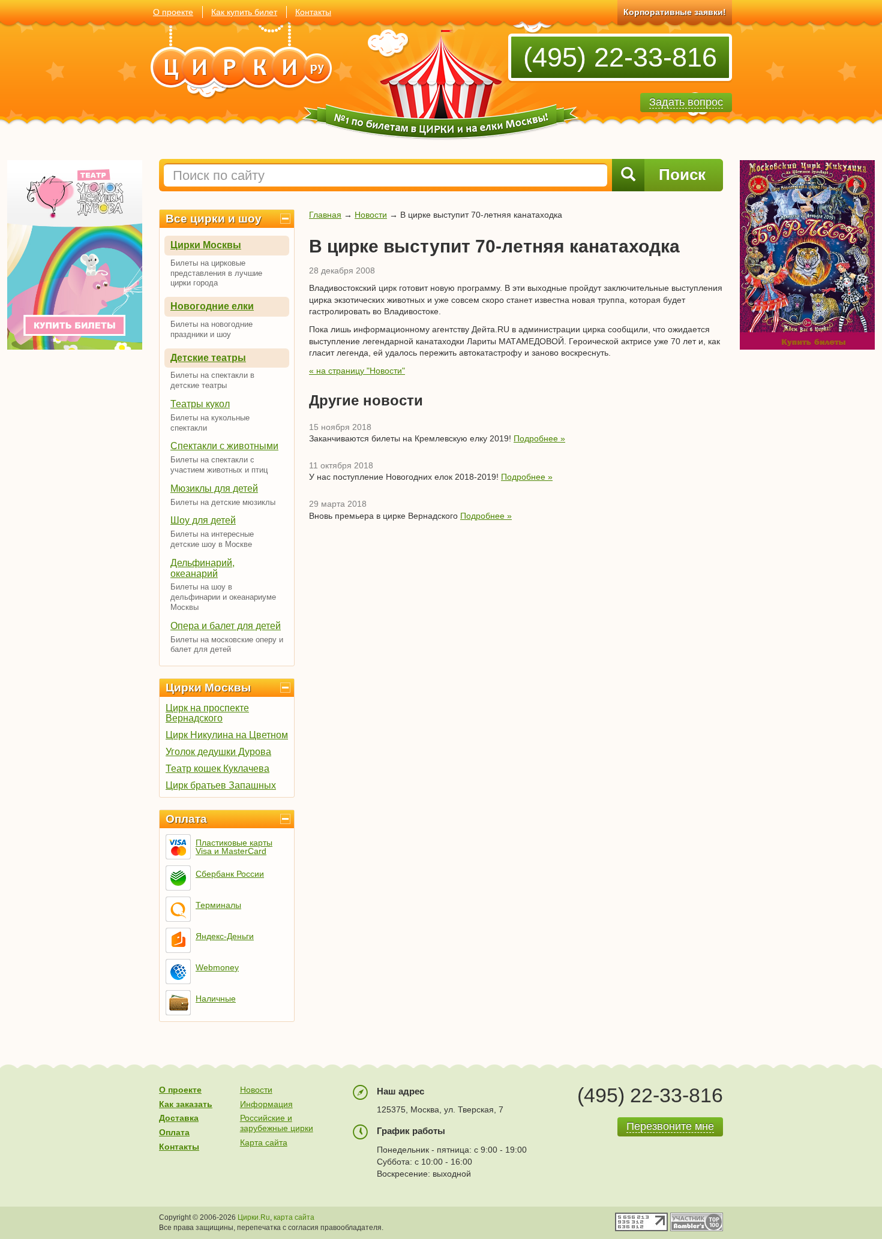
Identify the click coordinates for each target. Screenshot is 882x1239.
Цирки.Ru (254, 1217)
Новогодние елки (212, 306)
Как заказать (185, 1104)
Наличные (216, 998)
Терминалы (218, 905)
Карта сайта (263, 1142)
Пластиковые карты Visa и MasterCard (234, 847)
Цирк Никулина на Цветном (227, 735)
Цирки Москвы (205, 245)
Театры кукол (200, 404)
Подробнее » (539, 438)
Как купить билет (244, 12)
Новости (371, 214)
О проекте (173, 12)
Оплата (186, 819)
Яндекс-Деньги (225, 936)
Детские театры (208, 358)
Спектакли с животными (224, 446)
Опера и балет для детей (225, 626)
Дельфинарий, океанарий (202, 568)
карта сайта (294, 1217)
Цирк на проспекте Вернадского (207, 713)
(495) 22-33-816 (620, 57)
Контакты (313, 12)
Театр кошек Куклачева (217, 768)
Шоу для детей (203, 520)
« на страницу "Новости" (357, 370)
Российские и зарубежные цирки (276, 1123)
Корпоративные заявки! (674, 12)
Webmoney (217, 967)
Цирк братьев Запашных (221, 785)
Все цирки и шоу (214, 218)
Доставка (179, 1118)
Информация (266, 1104)
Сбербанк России (230, 874)
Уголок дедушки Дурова (218, 752)
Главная (325, 214)
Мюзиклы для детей (214, 488)
